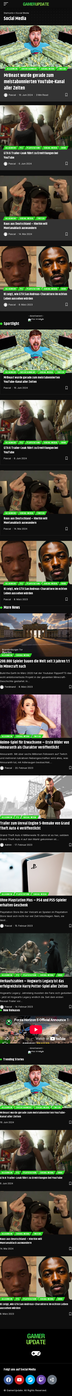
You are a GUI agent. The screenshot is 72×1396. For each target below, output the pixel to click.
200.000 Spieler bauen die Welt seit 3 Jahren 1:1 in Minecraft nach (35, 663)
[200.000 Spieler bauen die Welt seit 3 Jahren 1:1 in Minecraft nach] (36, 635)
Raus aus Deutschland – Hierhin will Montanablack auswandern (25, 226)
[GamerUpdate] (36, 3)
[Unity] (52, 1380)
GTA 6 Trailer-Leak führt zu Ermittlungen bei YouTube (31, 155)
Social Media (47, 68)
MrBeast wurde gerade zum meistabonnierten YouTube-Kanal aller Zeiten (34, 82)
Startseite (9, 13)
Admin (8, 844)
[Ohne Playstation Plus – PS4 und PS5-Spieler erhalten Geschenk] (36, 874)
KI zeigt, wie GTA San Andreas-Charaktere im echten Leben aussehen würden (35, 296)
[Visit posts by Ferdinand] (2, 687)
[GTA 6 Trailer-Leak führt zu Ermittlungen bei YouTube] (36, 127)
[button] (7, 3)
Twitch (62, 68)
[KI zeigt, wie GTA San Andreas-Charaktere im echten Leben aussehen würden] (36, 268)
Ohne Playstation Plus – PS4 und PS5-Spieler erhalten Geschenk (33, 902)
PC (21, 147)
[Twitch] (41, 1380)
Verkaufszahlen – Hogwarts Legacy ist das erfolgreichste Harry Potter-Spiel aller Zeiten (34, 983)
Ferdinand (10, 686)
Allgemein (12, 68)
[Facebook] (8, 1380)
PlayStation (33, 147)
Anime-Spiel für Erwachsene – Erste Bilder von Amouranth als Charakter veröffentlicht (34, 744)
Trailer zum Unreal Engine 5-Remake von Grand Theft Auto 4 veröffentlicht (35, 825)
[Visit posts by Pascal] (6, 95)
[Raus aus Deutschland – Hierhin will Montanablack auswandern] (36, 197)
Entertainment (29, 68)
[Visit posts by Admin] (2, 845)
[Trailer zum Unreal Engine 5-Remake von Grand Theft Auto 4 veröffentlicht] (36, 797)
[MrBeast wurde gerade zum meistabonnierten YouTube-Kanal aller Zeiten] (36, 47)
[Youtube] (19, 1380)
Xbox (63, 147)
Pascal (12, 95)
